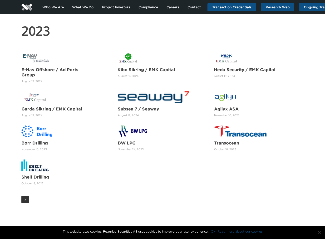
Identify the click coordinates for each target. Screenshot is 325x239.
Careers (173, 7)
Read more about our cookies (239, 231)
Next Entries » (25, 199)
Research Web (278, 7)
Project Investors (116, 7)
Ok (213, 231)
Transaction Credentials (231, 7)
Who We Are (53, 7)
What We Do (83, 7)
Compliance (148, 7)
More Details (67, 54)
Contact (194, 7)
